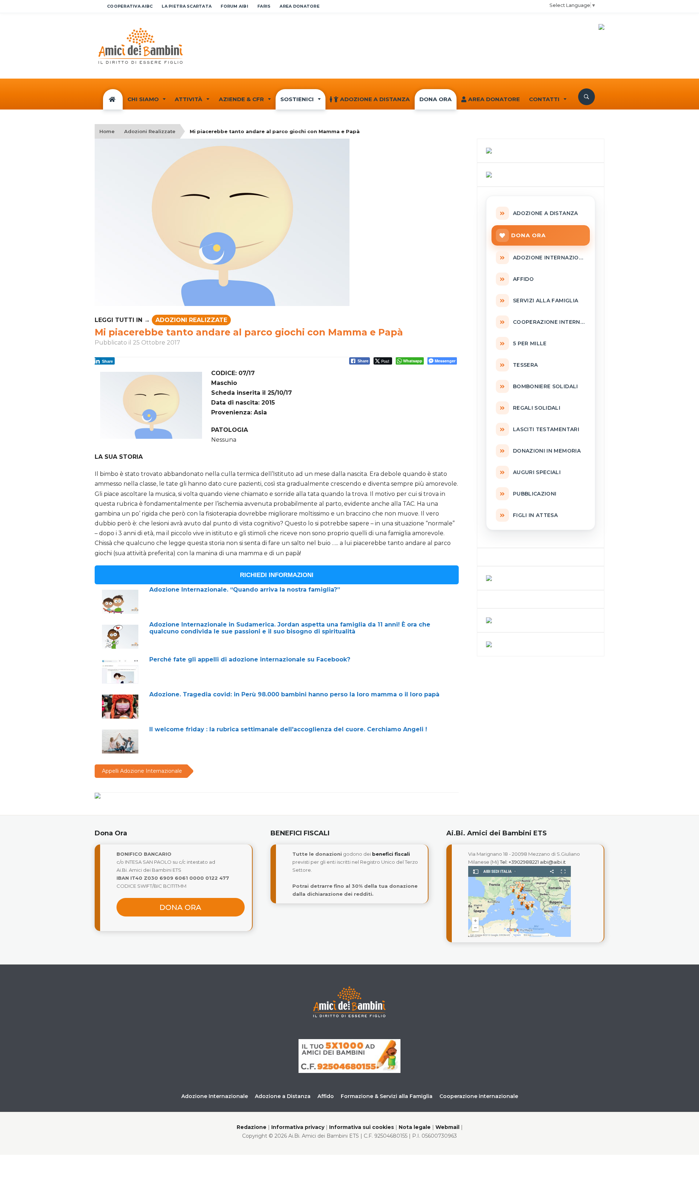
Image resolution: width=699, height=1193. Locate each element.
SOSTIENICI (297, 99)
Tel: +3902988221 (519, 862)
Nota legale (415, 1127)
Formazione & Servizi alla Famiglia (387, 1096)
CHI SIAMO (143, 99)
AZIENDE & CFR (241, 99)
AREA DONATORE (300, 6)
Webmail (447, 1127)
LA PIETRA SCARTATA (187, 6)
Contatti (544, 99)
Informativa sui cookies (361, 1127)
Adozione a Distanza (375, 99)
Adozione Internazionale (214, 1096)
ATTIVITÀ (188, 99)
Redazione (251, 1127)
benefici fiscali (391, 854)
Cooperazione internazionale (478, 1096)
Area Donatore (494, 99)
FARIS (263, 6)
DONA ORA (435, 99)
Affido (325, 1096)
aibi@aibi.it (553, 862)
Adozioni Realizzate (149, 131)
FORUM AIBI (234, 6)
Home (107, 131)
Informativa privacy (297, 1127)
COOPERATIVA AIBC (130, 6)
